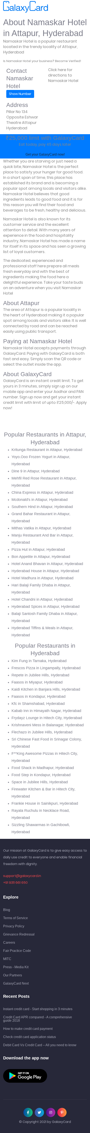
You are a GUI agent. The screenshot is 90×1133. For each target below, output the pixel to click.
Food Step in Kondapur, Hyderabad (41, 775)
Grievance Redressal (19, 934)
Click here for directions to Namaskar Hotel (63, 75)
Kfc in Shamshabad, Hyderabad (38, 704)
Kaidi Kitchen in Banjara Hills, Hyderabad (46, 689)
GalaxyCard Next (16, 983)
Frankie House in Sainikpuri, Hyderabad (45, 803)
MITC (7, 959)
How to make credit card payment (28, 1028)
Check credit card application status (29, 1037)
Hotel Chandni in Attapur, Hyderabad (42, 599)
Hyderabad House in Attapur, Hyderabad (45, 571)
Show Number (20, 93)
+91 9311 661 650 (15, 882)
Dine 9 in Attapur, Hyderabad (36, 471)
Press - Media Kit (15, 967)
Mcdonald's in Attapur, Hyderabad (40, 500)
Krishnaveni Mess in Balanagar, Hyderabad (48, 725)
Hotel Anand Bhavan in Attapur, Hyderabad (47, 564)
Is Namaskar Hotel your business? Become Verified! (42, 61)
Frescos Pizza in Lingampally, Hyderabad (46, 668)
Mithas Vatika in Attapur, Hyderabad (41, 528)
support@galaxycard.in (22, 875)
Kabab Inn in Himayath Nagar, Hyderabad (46, 711)
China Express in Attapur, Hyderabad (42, 492)
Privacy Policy (13, 926)
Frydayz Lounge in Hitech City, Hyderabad (47, 718)
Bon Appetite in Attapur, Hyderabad (41, 557)
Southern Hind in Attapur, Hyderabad (42, 507)
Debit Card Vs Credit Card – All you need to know (39, 1045)
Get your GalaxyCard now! (45, 154)
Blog (6, 910)
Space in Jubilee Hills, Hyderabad (40, 782)
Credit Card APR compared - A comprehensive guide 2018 (37, 1019)
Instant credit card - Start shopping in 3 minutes (37, 1009)
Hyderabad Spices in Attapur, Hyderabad (46, 606)
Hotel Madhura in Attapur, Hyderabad (42, 578)
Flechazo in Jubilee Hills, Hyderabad (42, 732)
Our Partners (12, 975)
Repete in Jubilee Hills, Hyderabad (40, 675)
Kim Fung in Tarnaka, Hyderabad (39, 661)
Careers (9, 942)
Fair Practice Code (17, 950)
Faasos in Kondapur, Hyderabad (39, 696)
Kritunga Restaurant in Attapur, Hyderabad (47, 450)
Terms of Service (15, 918)
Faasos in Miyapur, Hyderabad (37, 682)
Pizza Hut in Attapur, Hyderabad (38, 549)
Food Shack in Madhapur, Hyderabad (43, 768)
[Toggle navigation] (54, 7)
